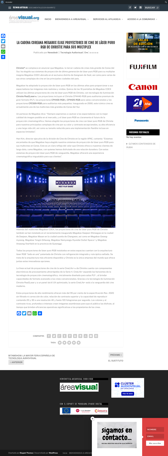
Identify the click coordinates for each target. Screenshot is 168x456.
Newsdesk (53, 52)
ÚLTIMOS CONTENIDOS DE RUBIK (141, 146)
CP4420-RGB (73, 100)
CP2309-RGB (35, 103)
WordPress (53, 453)
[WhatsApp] (3, 51)
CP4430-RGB (58, 100)
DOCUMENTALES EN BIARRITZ (42, 8)
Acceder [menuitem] (9, 2)
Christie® (20, 68)
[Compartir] (3, 57)
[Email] (3, 46)
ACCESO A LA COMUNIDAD (141, 19)
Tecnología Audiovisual (71, 52)
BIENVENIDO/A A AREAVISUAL (70, 19)
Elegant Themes (26, 453)
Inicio (48, 19)
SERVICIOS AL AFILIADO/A (107, 19)
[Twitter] (3, 41)
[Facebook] (3, 36)
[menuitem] (2, 2)
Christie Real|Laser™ (26, 96)
